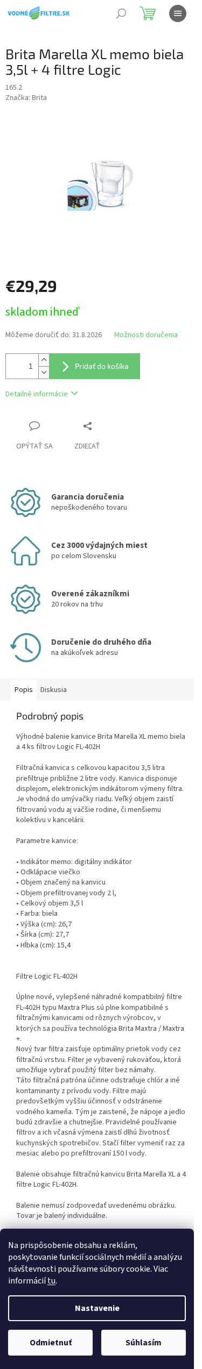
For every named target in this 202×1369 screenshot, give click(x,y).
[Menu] (178, 13)
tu (51, 1281)
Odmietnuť (51, 1343)
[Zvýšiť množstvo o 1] (43, 360)
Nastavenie (97, 1308)
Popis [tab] (24, 689)
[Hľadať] (121, 13)
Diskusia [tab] (53, 689)
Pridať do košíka (102, 365)
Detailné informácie (36, 394)
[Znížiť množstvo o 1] (43, 372)
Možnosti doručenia (146, 335)
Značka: (26, 97)
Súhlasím (144, 1343)
